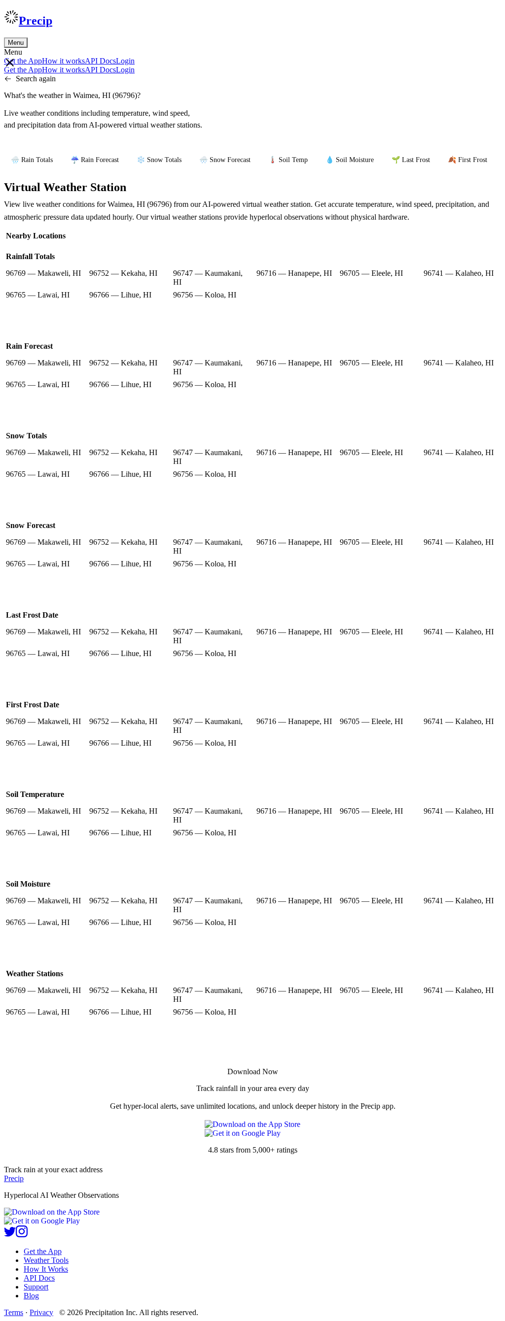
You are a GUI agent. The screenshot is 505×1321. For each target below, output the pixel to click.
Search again (36, 78)
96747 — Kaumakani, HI (208, 277)
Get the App (43, 1251)
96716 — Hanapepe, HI (294, 273)
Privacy (41, 1312)
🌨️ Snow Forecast (225, 160)
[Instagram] (22, 1234)
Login (125, 61)
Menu (16, 42)
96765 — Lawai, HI (38, 295)
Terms (13, 1312)
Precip (35, 20)
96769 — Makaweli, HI (43, 273)
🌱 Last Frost (411, 160)
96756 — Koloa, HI (204, 295)
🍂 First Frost (467, 160)
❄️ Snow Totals (159, 160)
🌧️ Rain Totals (32, 160)
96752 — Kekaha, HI (123, 273)
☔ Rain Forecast (95, 160)
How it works (63, 61)
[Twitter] (10, 1234)
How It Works (46, 1269)
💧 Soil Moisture (349, 160)
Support (36, 1287)
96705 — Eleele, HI (371, 273)
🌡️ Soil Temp (288, 160)
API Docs (100, 61)
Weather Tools (46, 1260)
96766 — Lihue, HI (120, 295)
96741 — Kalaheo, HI (459, 273)
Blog (31, 1295)
